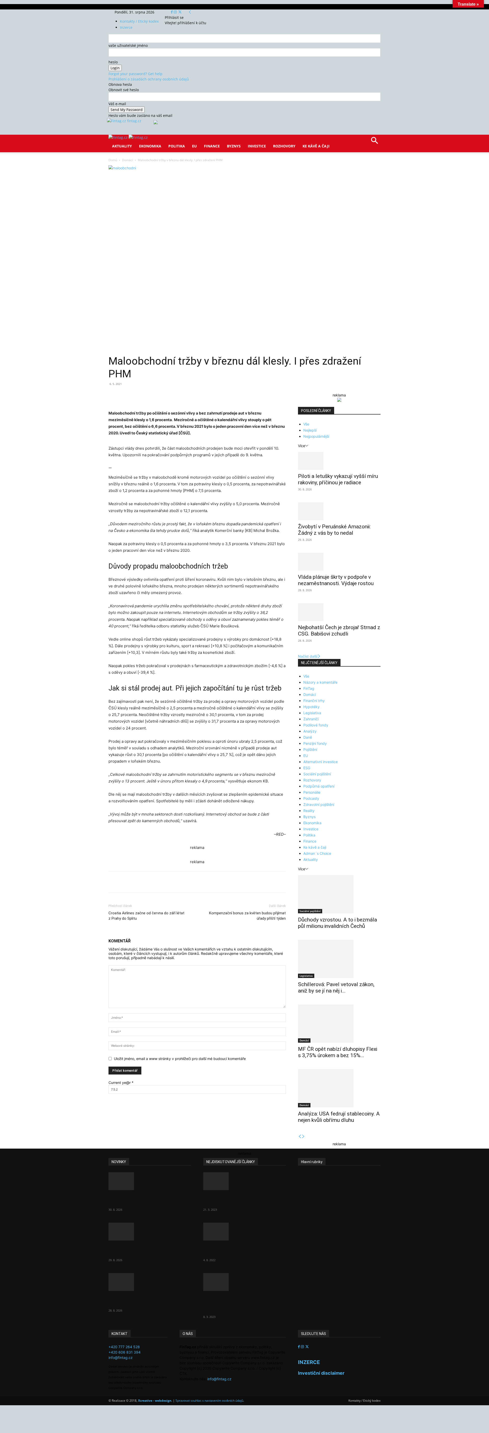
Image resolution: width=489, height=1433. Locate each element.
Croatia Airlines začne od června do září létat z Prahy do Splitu (146, 916)
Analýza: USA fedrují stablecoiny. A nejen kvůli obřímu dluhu (339, 1117)
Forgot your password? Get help (135, 73)
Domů (112, 160)
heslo (113, 62)
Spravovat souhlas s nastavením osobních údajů (209, 1400)
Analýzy (310, 731)
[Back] (190, 12)
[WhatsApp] (179, 395)
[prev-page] (300, 1136)
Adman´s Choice (317, 853)
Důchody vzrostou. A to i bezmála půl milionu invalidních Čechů (337, 923)
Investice (257, 146)
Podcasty (311, 798)
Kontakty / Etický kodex (139, 21)
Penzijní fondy (315, 743)
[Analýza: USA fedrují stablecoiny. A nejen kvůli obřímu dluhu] (339, 1088)
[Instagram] (176, 12)
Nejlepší (310, 430)
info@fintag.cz (120, 1357)
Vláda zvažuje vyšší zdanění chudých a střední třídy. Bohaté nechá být (239, 1303)
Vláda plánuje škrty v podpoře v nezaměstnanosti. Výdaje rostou (336, 580)
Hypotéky (311, 707)
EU (194, 146)
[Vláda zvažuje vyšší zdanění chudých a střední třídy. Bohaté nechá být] (244, 1282)
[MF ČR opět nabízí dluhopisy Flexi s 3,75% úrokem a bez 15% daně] (339, 1023)
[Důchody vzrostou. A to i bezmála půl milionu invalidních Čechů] (339, 894)
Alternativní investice (320, 762)
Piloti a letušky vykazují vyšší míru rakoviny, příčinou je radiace (338, 479)
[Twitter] (180, 12)
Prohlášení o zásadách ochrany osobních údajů (148, 79)
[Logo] (118, 137)
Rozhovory (284, 146)
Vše (306, 424)
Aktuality (122, 146)
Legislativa (312, 713)
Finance (212, 146)
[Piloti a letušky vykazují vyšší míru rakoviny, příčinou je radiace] (339, 461)
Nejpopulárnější (316, 436)
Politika (176, 146)
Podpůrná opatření (318, 786)
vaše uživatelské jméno (128, 45)
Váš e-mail (117, 103)
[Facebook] (172, 12)
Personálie (311, 792)
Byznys (234, 146)
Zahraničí (311, 719)
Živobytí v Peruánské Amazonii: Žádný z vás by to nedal (334, 529)
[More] (203, 395)
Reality (309, 810)
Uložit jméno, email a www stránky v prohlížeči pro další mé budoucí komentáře (180, 1058)
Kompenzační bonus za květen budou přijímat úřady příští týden (247, 916)
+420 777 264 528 (124, 1347)
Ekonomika (150, 146)
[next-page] (303, 1136)
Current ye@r (120, 1082)
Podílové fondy (315, 725)
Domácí (127, 160)
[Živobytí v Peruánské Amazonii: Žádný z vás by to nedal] (339, 511)
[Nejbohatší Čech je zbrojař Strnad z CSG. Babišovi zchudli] (339, 612)
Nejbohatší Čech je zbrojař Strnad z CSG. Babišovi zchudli (339, 630)
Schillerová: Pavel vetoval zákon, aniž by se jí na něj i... (336, 987)
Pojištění (310, 749)
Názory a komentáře (320, 682)
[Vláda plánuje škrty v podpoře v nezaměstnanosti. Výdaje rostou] (339, 562)
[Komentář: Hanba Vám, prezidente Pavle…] (244, 1181)
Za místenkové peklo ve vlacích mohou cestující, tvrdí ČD (240, 1250)
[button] (374, 142)
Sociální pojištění (317, 774)
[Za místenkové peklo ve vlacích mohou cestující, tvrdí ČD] (244, 1232)
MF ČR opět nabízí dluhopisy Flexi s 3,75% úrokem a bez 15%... (337, 1052)
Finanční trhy (314, 700)
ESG (306, 768)
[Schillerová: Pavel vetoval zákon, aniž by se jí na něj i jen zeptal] (339, 959)
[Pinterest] (167, 395)
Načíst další (307, 656)
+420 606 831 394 (124, 1352)
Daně (307, 737)
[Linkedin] (191, 395)
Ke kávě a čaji (316, 146)
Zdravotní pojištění (318, 804)
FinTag (308, 688)
